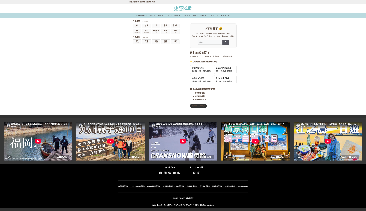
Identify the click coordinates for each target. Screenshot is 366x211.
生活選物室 (221, 16)
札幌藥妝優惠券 (192, 186)
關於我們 (175, 198)
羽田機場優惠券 (217, 186)
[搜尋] (225, 42)
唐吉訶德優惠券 (123, 186)
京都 (167, 16)
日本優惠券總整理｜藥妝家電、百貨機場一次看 (142, 2)
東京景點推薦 (200, 93)
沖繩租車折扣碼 (230, 186)
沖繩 (176, 16)
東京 (151, 16)
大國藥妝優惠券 (168, 186)
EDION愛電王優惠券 (153, 186)
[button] (146, 15)
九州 (194, 16)
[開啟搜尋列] (229, 15)
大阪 (159, 16)
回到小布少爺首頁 (198, 106)
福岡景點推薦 (200, 96)
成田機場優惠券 (205, 186)
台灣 (210, 16)
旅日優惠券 (140, 16)
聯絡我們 (182, 198)
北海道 (185, 16)
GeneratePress (209, 205)
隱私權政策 (189, 198)
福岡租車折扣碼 (243, 186)
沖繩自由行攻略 (200, 100)
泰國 (202, 16)
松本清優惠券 (180, 186)
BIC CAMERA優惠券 (138, 186)
